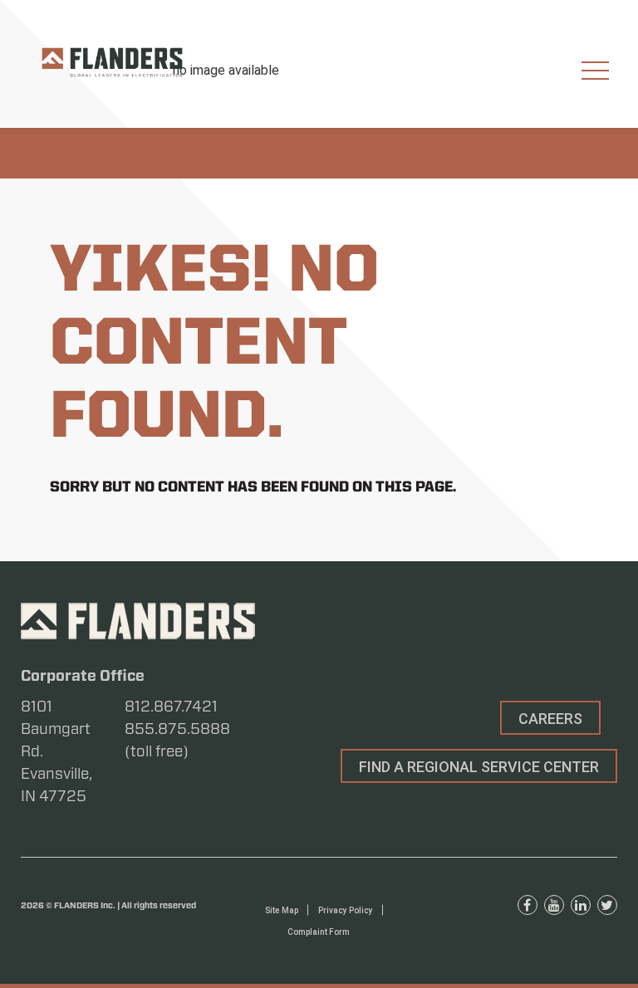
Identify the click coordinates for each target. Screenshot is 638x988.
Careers (550, 718)
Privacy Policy (345, 910)
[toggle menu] (595, 71)
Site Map (281, 910)
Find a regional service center (479, 766)
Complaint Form (318, 932)
